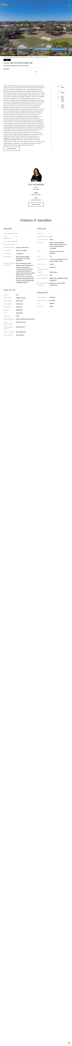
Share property (11, 148)
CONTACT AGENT (36, 204)
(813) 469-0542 (36, 194)
